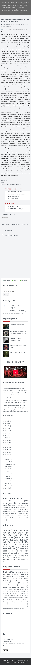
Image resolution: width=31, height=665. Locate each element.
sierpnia (7, 469)
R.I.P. (17, 206)
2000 (5, 540)
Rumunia (5, 595)
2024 (6, 426)
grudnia (7, 459)
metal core (22, 513)
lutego (7, 483)
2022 (6, 430)
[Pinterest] (14, 214)
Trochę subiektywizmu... (10, 646)
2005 (5, 551)
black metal (18, 501)
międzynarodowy (8, 589)
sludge (12, 516)
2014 (6, 450)
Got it (20, 13)
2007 (5, 544)
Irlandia (19, 595)
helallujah (6, 388)
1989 (7, 559)
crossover (23, 518)
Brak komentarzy (7, 26)
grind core (7, 503)
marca (7, 481)
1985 (19, 559)
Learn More (13, 13)
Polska (15, 572)
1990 (19, 553)
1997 (8, 555)
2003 (22, 549)
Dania (14, 587)
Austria (5, 585)
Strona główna (15, 224)
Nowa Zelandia (20, 591)
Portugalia (5, 599)
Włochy (25, 576)
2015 (6, 447)
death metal (9, 498)
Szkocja (5, 597)
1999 (22, 551)
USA (5, 572)
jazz (15, 511)
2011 (6, 457)
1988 (19, 557)
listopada (8, 462)
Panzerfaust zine (8, 639)
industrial (22, 511)
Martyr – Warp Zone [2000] (18, 352)
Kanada (15, 576)
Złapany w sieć (7, 641)
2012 (6, 454)
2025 (6, 423)
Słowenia (20, 599)
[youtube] (15, 280)
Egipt (14, 602)
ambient (5, 516)
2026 (6, 421)
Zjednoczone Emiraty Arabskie (10, 608)
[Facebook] (8, 214)
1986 (24, 559)
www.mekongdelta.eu (17, 184)
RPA (25, 595)
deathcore (15, 518)
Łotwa (21, 608)
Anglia (5, 576)
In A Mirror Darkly (13, 198)
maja (6, 476)
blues (4, 520)
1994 (22, 555)
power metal (24, 509)
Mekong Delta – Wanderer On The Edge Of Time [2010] (15, 20)
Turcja (22, 587)
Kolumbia (23, 604)
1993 (13, 547)
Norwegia (17, 579)
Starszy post (25, 224)
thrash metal (24, 24)
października (8, 464)
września (7, 466)
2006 (5, 549)
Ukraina (13, 606)
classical (19, 516)
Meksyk (24, 589)
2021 (6, 433)
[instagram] (24, 280)
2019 (6, 438)
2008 (5, 547)
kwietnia (7, 478)
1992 (26, 553)
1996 (12, 557)
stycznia (7, 486)
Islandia (23, 593)
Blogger (23, 662)
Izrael (11, 591)
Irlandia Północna (13, 604)
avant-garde (14, 507)
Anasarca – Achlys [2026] (17, 324)
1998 (13, 551)
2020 (6, 435)
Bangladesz (8, 602)
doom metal (16, 505)
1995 (4, 557)
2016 (6, 445)
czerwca (7, 474)
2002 (5, 553)
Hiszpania (14, 585)
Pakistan (5, 606)
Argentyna (14, 593)
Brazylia (5, 583)
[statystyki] (5, 650)
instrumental (12, 513)
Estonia (19, 602)
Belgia (5, 587)
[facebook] (6, 280)
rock (4, 513)
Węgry (26, 599)
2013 (6, 452)
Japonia (22, 585)
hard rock (6, 518)
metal (8, 511)
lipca (6, 471)
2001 (15, 555)
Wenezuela (22, 606)
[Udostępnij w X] (6, 217)
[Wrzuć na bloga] (4, 217)
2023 (6, 428)
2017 (6, 442)
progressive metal (15, 24)
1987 (26, 557)
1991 (12, 553)
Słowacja (5, 593)
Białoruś (12, 595)
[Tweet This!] (10, 214)
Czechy (17, 589)
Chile (11, 597)
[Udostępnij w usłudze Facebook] (7, 217)
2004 (22, 545)
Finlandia (14, 583)
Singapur (13, 599)
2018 (6, 440)
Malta (4, 591)
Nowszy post (5, 224)
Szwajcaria (10, 581)
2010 (4, 24)
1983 (4, 561)
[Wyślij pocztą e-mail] (2, 217)
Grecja (26, 579)
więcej (23, 314)
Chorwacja (18, 597)
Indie (4, 604)
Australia (21, 581)
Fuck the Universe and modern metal (14, 644)
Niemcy (8, 24)
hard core (13, 509)
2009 (10, 537)
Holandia (20, 574)
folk (25, 516)
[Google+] (12, 214)
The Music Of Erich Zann (15, 191)
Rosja (23, 583)
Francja (9, 579)
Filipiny (24, 602)
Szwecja (25, 572)
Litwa (24, 597)
